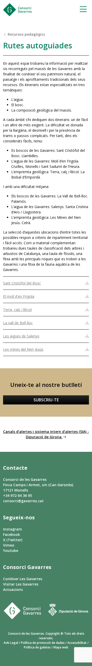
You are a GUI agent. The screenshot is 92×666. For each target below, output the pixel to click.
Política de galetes (37, 647)
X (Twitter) (12, 539)
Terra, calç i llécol (17, 309)
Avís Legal (11, 643)
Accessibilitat (77, 643)
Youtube (10, 550)
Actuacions (13, 589)
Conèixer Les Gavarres (22, 578)
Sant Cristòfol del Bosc (22, 283)
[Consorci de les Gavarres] (17, 9)
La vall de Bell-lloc (18, 322)
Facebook (11, 534)
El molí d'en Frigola (18, 296)
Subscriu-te (46, 400)
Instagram (12, 529)
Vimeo (8, 545)
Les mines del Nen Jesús (23, 349)
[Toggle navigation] (81, 10)
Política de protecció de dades (43, 643)
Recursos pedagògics (26, 34)
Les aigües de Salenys (21, 336)
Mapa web (60, 647)
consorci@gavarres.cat (23, 500)
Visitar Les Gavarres (20, 584)
